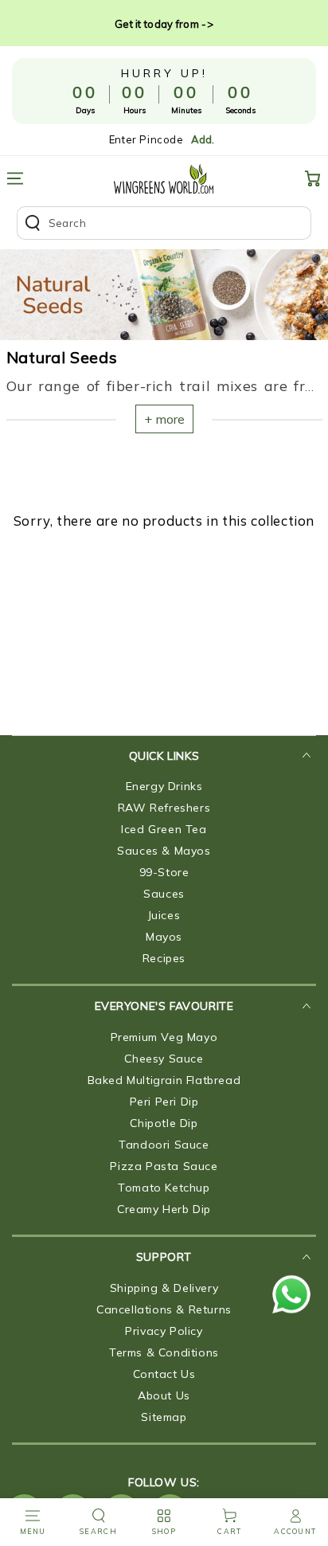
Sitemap (163, 1417)
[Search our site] (164, 223)
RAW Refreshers (164, 807)
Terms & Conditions (164, 1352)
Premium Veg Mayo (164, 1037)
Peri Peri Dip (164, 1101)
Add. (202, 139)
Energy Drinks (164, 786)
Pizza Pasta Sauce (163, 1166)
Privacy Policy (163, 1331)
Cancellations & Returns (164, 1309)
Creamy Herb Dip (164, 1209)
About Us (164, 1395)
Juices (164, 915)
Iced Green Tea (163, 829)
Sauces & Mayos (163, 850)
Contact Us (164, 1374)
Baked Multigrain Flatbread (164, 1080)
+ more (164, 419)
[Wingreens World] (163, 179)
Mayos (164, 937)
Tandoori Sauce (164, 1144)
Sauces (164, 894)
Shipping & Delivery (164, 1288)
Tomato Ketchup (163, 1187)
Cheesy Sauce (163, 1058)
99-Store (164, 872)
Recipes (164, 958)
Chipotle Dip (163, 1123)
